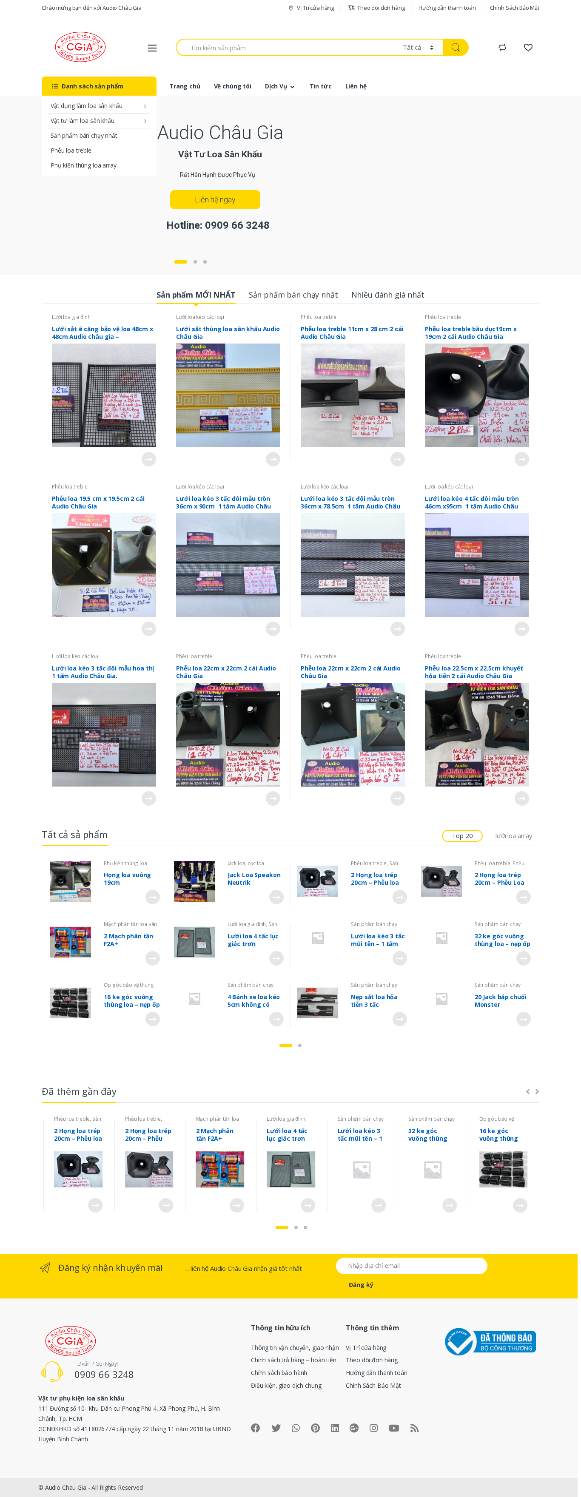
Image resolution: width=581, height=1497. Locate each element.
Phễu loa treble (71, 150)
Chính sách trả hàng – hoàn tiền (293, 1360)
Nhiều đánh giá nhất (387, 295)
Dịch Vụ (276, 86)
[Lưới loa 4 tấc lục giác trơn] (197, 942)
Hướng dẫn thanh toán (447, 7)
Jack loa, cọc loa (246, 863)
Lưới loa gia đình (71, 317)
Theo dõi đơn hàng (381, 7)
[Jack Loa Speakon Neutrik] (197, 881)
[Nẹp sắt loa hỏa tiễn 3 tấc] (321, 1003)
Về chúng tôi (232, 86)
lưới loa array (514, 835)
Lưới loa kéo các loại (200, 317)
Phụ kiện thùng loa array (84, 165)
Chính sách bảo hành (279, 1373)
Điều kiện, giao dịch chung (286, 1385)
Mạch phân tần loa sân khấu (217, 1121)
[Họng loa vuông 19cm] (73, 881)
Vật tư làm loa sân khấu (82, 120)
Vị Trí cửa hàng (315, 7)
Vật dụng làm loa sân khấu (86, 106)
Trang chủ (184, 86)
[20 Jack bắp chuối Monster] (444, 999)
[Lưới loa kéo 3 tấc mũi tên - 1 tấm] (321, 938)
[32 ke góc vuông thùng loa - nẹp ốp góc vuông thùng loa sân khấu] (444, 938)
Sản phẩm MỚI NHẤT (196, 295)
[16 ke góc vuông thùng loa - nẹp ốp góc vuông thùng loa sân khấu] (73, 1003)
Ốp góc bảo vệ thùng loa (496, 1121)
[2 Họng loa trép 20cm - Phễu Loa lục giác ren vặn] (444, 881)
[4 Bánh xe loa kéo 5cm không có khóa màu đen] (197, 999)
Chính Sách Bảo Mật (514, 7)
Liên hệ (356, 86)
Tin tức (321, 86)
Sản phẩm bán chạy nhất (84, 135)
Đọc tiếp (148, 459)
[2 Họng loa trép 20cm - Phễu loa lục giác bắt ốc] (321, 881)
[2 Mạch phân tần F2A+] (73, 942)
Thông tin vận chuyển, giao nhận (295, 1348)
